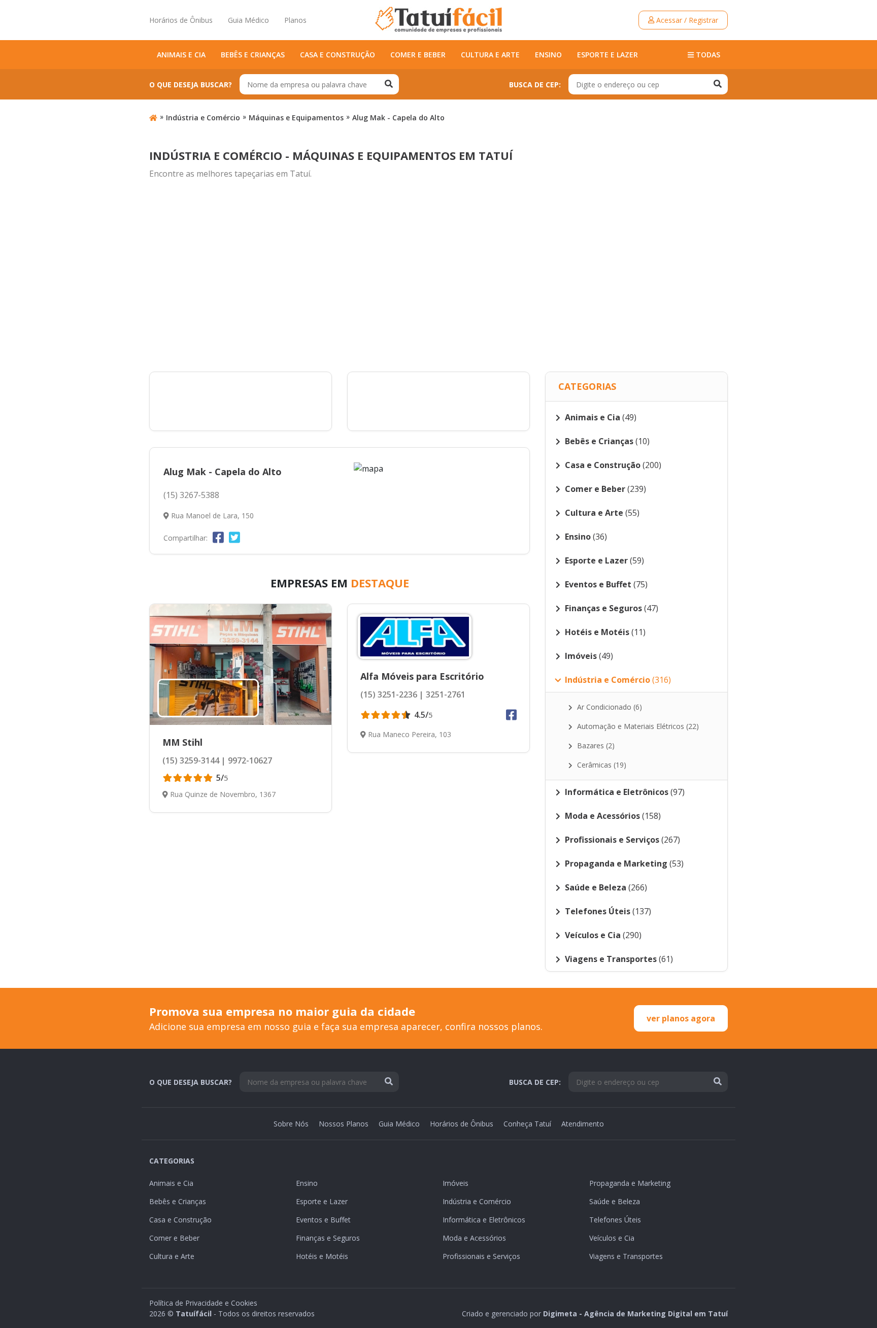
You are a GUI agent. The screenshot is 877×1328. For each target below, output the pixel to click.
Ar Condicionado (608, 707)
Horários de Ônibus (181, 20)
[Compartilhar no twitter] (234, 537)
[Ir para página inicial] (153, 117)
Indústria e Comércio (203, 117)
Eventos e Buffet (323, 1219)
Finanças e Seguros (328, 1238)
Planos (295, 20)
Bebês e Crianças (253, 54)
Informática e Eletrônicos (484, 1219)
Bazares (595, 745)
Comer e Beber (418, 54)
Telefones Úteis (615, 1219)
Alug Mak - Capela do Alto (398, 117)
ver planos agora (681, 1018)
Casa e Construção (337, 54)
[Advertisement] (438, 276)
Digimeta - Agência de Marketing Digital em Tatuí (635, 1313)
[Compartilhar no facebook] (218, 537)
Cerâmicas (600, 765)
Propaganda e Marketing (629, 1183)
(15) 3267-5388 (191, 495)
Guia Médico (248, 20)
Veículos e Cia (611, 1238)
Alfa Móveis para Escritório (422, 676)
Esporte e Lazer (607, 54)
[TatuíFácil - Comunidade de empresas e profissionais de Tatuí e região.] (438, 20)
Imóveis (455, 1183)
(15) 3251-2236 (388, 694)
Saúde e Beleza (614, 1201)
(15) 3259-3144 (190, 760)
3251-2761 (444, 694)
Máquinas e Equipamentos (296, 117)
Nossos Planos (343, 1123)
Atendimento (582, 1123)
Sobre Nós (291, 1123)
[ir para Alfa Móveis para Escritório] (414, 636)
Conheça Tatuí (527, 1123)
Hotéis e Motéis (322, 1256)
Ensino (548, 54)
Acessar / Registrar (686, 20)
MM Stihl (182, 742)
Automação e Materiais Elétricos (637, 726)
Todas (707, 54)
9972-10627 (249, 760)
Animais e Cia (181, 54)
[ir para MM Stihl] (240, 664)
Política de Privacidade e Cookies (203, 1303)
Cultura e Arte (490, 54)
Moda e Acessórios (474, 1238)
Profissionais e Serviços (481, 1256)
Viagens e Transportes (626, 1256)
